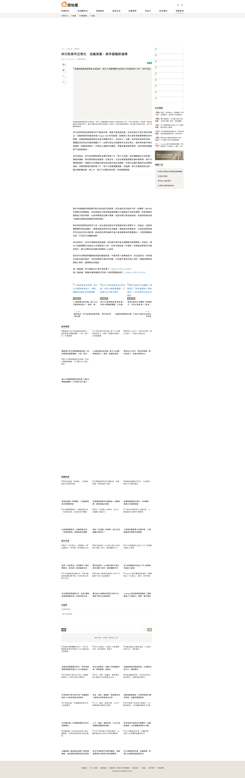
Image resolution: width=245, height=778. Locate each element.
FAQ (91, 768)
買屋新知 (180, 10)
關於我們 (152, 768)
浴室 (93, 16)
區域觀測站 (83, 10)
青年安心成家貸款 (164, 181)
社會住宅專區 (163, 176)
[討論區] (63, 76)
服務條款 (112, 768)
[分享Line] (63, 70)
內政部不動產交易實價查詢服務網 (170, 171)
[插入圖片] (144, 629)
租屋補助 (84, 16)
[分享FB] (63, 64)
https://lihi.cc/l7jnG (135, 272)
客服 (95, 768)
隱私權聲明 (125, 768)
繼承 (74, 16)
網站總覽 (161, 768)
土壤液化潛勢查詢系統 (166, 185)
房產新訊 (65, 10)
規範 (63, 630)
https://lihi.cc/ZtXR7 (122, 268)
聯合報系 (135, 768)
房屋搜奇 (100, 10)
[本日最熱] (183, 108)
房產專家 (133, 10)
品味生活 (116, 10)
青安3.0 (65, 16)
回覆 (149, 630)
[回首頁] (69, 4)
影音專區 (163, 10)
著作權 (119, 768)
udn (62, 48)
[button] (182, 5)
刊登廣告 (84, 768)
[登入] (178, 5)
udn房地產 (69, 48)
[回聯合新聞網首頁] (64, 4)
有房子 (148, 10)
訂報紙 (144, 768)
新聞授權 (103, 768)
